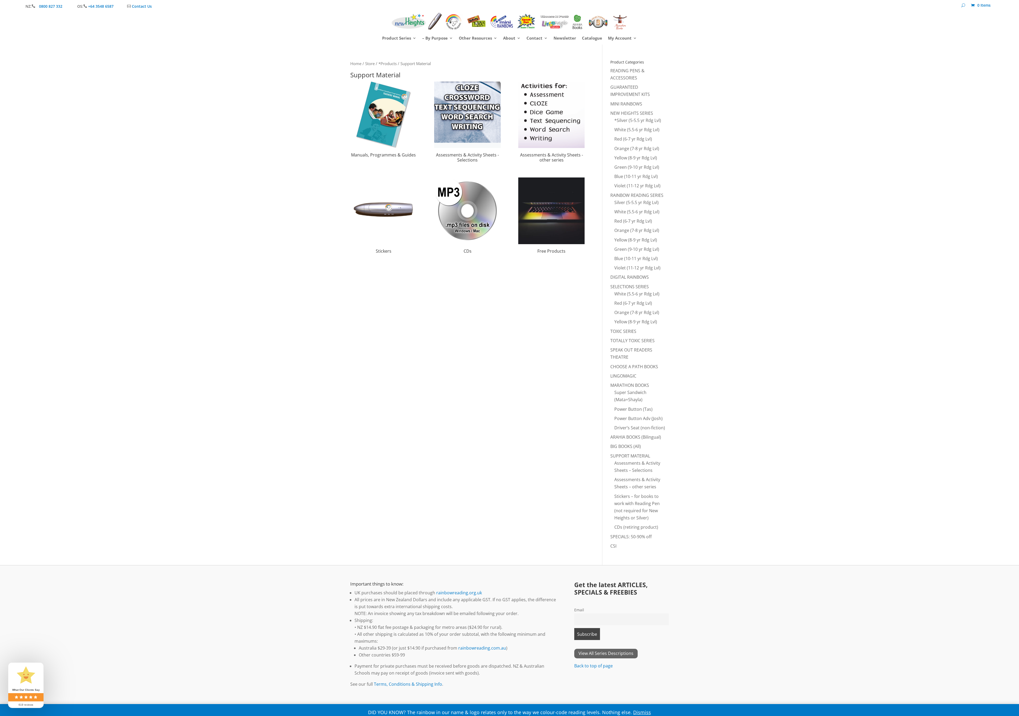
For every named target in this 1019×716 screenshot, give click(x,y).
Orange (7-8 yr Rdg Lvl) (636, 148)
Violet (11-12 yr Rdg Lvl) (637, 186)
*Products (387, 63)
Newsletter (565, 38)
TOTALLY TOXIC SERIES (632, 341)
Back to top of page (593, 666)
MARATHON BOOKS (629, 385)
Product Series (396, 38)
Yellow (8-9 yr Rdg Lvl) (635, 158)
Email (579, 609)
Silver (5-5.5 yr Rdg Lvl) (636, 202)
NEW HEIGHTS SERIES (631, 113)
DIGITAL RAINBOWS (629, 277)
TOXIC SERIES (623, 331)
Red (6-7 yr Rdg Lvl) (633, 139)
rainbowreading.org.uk (459, 593)
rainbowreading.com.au (482, 648)
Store (370, 63)
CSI (613, 546)
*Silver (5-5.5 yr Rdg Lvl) (637, 120)
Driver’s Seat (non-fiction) (639, 428)
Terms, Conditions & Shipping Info (408, 684)
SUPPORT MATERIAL (630, 456)
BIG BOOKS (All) (625, 446)
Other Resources (475, 38)
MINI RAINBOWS (626, 104)
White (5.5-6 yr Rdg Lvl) (636, 130)
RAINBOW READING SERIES (636, 195)
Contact (534, 38)
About (509, 38)
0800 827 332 (51, 6)
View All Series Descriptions (605, 653)
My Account (620, 38)
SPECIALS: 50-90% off (631, 537)
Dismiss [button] (642, 712)
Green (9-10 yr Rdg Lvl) (636, 167)
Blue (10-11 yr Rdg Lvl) (636, 176)
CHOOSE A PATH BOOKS (634, 367)
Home (355, 63)
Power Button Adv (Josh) (638, 418)
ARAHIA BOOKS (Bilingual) (635, 437)
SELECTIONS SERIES (629, 287)
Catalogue (592, 38)
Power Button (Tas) (633, 409)
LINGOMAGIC (623, 376)
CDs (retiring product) (636, 527)
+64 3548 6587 (101, 6)
